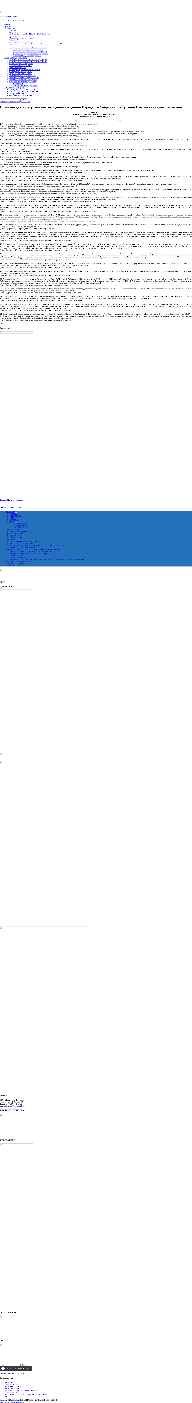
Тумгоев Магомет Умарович (11, 500)
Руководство (13, 30)
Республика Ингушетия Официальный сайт (21, 1390)
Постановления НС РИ (17, 68)
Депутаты (12, 32)
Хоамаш (7, 26)
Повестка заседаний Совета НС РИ (22, 76)
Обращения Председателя (10, 507)
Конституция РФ (10, 1392)
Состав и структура (11, 28)
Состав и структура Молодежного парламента (30, 54)
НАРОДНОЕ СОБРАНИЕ (10, 16)
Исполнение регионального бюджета (23, 80)
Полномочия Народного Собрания (22, 46)
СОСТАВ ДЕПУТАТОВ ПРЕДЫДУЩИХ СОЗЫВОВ (29, 34)
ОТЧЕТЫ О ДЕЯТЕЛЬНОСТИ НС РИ (24, 92)
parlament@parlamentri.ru (14, 1106)
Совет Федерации (11, 1384)
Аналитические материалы (14, 88)
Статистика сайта (17, 1402)
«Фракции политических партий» (22, 38)
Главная (7, 24)
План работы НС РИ (17, 94)
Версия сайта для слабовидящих (17, 1368)
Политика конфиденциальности (12, 1373)
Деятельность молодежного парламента (28, 50)
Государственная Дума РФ (14, 1386)
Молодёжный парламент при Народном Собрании (28, 48)
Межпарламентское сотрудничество (22, 82)
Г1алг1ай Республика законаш (20, 66)
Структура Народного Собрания (21, 42)
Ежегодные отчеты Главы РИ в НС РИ (23, 90)
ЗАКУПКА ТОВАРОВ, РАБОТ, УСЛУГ (24, 96)
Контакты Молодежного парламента (27, 56)
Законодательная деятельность (15, 58)
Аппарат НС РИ (15, 40)
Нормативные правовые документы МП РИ (30, 52)
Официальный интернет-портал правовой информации (25, 1394)
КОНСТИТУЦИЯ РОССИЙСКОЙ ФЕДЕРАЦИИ (28, 60)
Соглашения (18, 84)
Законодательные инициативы (20, 72)
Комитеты (13, 36)
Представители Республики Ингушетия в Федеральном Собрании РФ (35, 44)
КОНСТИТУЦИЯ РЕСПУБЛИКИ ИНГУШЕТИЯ (28, 62)
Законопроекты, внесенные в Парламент (24, 70)
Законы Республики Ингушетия (21, 64)
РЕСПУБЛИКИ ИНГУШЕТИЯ (12, 20)
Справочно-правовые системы (20, 74)
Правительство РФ (11, 1388)
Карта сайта (4, 1402)
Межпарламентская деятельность (25, 86)
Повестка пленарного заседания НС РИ (24, 78)
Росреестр (8, 1396)
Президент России (11, 1382)
